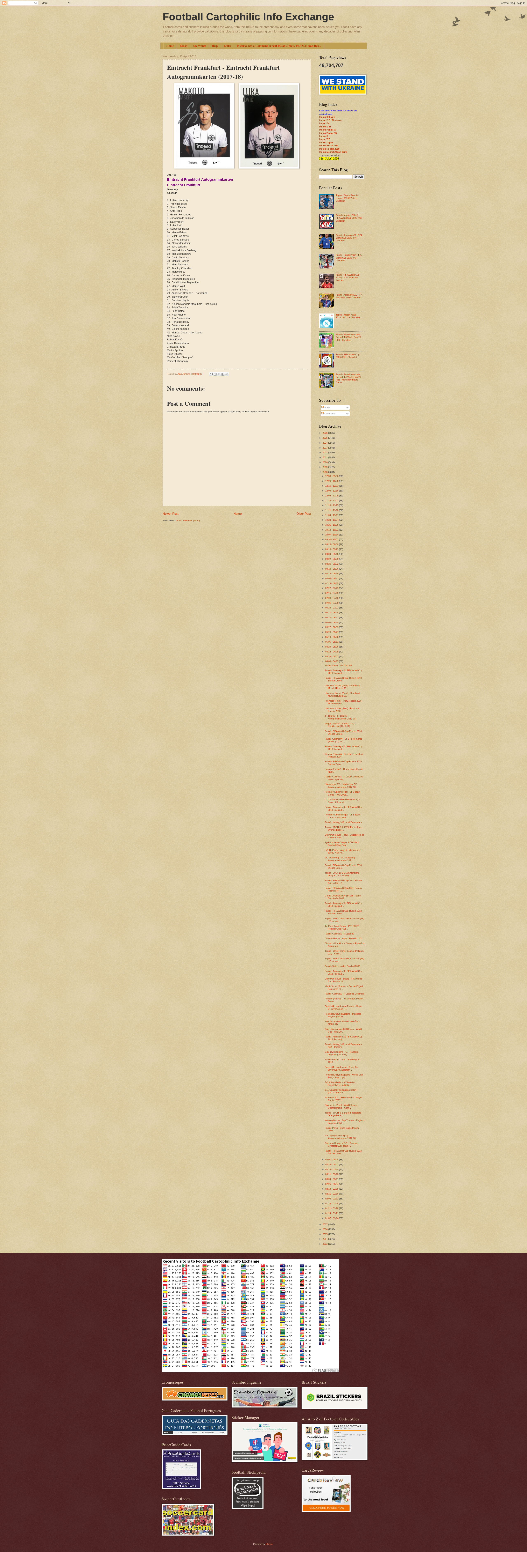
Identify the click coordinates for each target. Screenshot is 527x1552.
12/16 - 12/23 (332, 486)
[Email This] (211, 374)
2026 (325, 433)
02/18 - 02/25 (332, 1189)
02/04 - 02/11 (332, 1198)
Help (215, 46)
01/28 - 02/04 (332, 1203)
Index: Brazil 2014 (328, 145)
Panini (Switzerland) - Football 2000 (342, 966)
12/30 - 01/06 (332, 476)
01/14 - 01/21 (332, 1213)
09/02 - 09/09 (332, 559)
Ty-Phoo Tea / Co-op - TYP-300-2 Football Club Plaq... (342, 843)
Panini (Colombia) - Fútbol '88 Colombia (344, 993)
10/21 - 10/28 (332, 525)
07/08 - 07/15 (332, 598)
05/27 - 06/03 (332, 627)
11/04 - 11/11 (332, 515)
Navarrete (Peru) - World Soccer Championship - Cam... (341, 1106)
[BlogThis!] (215, 374)
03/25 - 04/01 (332, 1164)
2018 (325, 472)
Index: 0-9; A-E (327, 117)
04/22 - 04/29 (332, 651)
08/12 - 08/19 (332, 573)
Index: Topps (326, 142)
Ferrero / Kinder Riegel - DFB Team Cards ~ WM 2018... (342, 793)
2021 (325, 457)
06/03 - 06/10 (332, 622)
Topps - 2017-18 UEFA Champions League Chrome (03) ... (342, 874)
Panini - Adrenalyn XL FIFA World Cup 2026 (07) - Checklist (349, 238)
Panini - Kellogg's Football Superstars (343, 822)
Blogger (269, 1544)
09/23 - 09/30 (332, 544)
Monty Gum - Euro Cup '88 (338, 665)
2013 (325, 1244)
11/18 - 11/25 (332, 505)
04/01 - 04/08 (332, 1159)
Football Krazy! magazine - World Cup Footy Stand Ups (344, 1076)
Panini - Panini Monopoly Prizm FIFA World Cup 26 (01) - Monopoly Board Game (348, 378)
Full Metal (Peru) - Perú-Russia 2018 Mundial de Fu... (343, 702)
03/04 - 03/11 (332, 1179)
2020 (325, 462)
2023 (325, 447)
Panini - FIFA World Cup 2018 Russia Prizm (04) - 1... (343, 889)
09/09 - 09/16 (332, 554)
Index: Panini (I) (327, 129)
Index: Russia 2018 (329, 149)
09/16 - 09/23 (332, 549)
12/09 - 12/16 (332, 490)
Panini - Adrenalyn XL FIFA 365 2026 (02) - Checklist (349, 296)
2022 (325, 452)
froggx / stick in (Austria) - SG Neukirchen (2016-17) (340, 724)
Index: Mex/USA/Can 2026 (333, 152)
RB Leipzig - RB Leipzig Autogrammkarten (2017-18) (340, 1136)
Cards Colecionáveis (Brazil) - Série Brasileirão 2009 (343, 897)
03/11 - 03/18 (332, 1174)
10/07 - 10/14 (332, 534)
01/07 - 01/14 (332, 1218)
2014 (325, 1239)
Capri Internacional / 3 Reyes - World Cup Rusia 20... (343, 1030)
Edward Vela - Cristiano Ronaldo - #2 (343, 938)
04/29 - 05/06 (332, 646)
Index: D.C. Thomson (330, 120)
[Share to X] (219, 374)
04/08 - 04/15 (332, 661)
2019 (325, 467)
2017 (325, 1224)
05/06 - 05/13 (332, 642)
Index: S (323, 136)
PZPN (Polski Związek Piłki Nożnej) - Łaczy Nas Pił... (343, 851)
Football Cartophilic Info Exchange (248, 16)
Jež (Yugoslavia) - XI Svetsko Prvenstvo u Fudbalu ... (339, 1083)
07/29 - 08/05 (332, 583)
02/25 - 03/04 (332, 1184)
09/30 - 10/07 (332, 539)
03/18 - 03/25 (332, 1169)
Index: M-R (325, 126)
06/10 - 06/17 (332, 617)
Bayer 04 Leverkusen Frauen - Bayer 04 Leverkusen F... (343, 1007)
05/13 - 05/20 (332, 637)
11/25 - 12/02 (332, 500)
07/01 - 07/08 (332, 603)
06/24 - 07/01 (332, 607)
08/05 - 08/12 (332, 578)
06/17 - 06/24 (332, 612)
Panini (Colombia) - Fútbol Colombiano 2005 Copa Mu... (344, 778)
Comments (329, 413)
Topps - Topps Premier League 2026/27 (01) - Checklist (347, 198)
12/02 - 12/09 (332, 495)
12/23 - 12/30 (332, 481)
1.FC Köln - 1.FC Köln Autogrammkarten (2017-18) (340, 717)
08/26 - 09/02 (332, 564)
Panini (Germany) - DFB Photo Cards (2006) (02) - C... (343, 740)
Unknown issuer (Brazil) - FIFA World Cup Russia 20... (343, 980)
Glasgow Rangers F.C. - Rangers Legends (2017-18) (341, 1053)
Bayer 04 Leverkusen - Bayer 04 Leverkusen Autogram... (341, 1068)
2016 (325, 1229)
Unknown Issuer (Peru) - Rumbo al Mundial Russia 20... (342, 686)
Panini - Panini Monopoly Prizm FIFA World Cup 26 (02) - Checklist (348, 337)
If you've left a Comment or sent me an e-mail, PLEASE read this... (279, 46)
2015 (325, 1234)
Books (183, 46)
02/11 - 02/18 (332, 1193)
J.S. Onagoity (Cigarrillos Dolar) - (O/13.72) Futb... (341, 1091)
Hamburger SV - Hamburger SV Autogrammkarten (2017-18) (341, 785)
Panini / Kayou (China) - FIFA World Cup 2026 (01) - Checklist (349, 218)
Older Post (303, 513)
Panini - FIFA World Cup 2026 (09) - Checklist (347, 355)
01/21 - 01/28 (332, 1208)
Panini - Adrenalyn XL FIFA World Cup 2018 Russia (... (343, 671)
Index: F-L (324, 123)
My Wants (199, 46)
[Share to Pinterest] (227, 374)
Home (170, 46)
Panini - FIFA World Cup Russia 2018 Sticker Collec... (343, 679)
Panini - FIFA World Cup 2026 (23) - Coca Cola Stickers (347, 278)
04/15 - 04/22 (332, 656)
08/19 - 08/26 (332, 569)
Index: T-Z (324, 139)
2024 (325, 443)
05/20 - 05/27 (332, 632)
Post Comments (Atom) (188, 520)
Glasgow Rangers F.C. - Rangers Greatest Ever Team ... (341, 1144)
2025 (325, 438)
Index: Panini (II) (328, 133)
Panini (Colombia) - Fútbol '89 (339, 933)
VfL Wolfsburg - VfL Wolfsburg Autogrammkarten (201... (340, 859)
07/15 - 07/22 (332, 593)
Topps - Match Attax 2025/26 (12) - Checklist (348, 316)
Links (227, 46)
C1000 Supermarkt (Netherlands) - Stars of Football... (342, 800)
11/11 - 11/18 (332, 510)
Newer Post (170, 513)
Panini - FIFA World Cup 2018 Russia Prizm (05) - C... (343, 881)
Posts (327, 407)
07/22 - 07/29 (332, 588)
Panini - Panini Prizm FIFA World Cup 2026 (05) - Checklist (348, 258)
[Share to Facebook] (223, 374)
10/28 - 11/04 (332, 520)
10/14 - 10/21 (332, 530)
